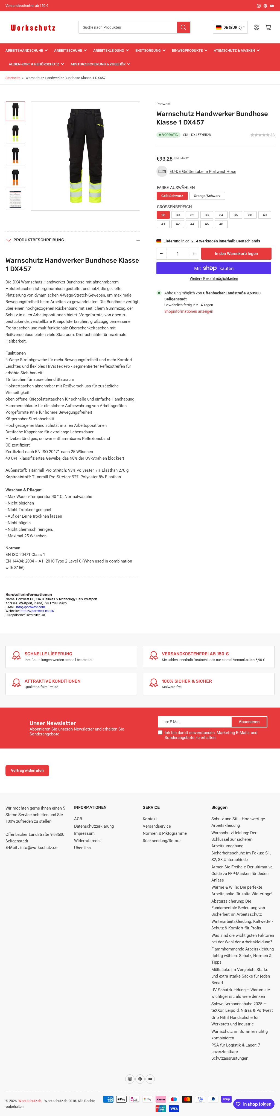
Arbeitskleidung (108, 50)
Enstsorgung (148, 50)
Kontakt (150, 818)
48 (221, 224)
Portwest (163, 104)
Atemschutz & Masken (234, 50)
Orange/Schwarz (207, 196)
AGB (78, 818)
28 (163, 215)
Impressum (84, 833)
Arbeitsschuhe (68, 50)
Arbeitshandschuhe (24, 50)
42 (178, 224)
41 (163, 224)
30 (178, 215)
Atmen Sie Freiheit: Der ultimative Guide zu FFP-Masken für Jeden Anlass (242, 874)
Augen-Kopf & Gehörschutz (34, 64)
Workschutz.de (30, 1101)
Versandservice (157, 826)
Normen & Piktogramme (165, 833)
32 (192, 215)
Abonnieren (249, 721)
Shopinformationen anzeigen (188, 311)
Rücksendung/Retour (162, 840)
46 (207, 224)
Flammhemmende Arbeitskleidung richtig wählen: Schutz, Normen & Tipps (242, 956)
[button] (197, 171)
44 (192, 224)
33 (207, 215)
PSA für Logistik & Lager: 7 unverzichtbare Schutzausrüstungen (235, 1052)
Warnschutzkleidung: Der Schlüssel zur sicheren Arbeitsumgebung (233, 839)
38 (250, 215)
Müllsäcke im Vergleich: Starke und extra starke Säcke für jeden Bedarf (240, 976)
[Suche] (183, 27)
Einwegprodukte (187, 50)
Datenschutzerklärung (94, 826)
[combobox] (134, 27)
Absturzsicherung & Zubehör (98, 64)
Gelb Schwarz (172, 196)
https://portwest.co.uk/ (37, 611)
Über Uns (82, 847)
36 (236, 215)
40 (265, 215)
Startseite (13, 78)
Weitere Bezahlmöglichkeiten (214, 278)
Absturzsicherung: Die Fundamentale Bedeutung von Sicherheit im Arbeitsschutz (238, 908)
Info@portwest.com (30, 607)
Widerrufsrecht (87, 840)
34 (221, 215)
